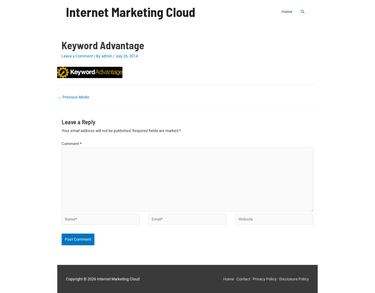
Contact (243, 279)
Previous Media (73, 97)
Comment (72, 143)
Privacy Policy (265, 279)
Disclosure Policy (294, 279)
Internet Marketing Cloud (130, 12)
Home (228, 279)
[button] (302, 11)
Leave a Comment (77, 56)
